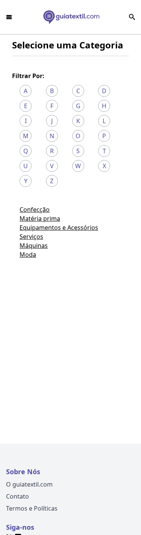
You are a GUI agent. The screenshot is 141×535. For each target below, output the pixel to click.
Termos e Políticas (32, 508)
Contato (17, 496)
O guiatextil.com (29, 484)
